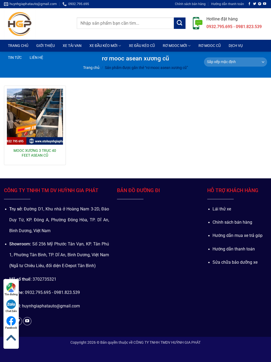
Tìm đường (11, 294)
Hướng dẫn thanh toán (227, 4)
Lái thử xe (222, 209)
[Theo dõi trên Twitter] (254, 4)
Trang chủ (91, 67)
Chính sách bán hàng (190, 4)
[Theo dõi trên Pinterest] (259, 4)
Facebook (11, 327)
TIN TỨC (15, 57)
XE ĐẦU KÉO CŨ (142, 45)
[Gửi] (180, 23)
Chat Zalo (11, 311)
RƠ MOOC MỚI (175, 45)
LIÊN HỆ (36, 57)
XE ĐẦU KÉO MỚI (103, 45)
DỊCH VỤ (236, 45)
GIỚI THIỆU (45, 45)
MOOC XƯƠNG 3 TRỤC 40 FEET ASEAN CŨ (34, 152)
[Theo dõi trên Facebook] (249, 4)
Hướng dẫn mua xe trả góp (238, 235)
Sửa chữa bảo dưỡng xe (235, 262)
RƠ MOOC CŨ (209, 45)
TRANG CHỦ (18, 45)
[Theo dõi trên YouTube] (264, 4)
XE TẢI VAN (72, 45)
